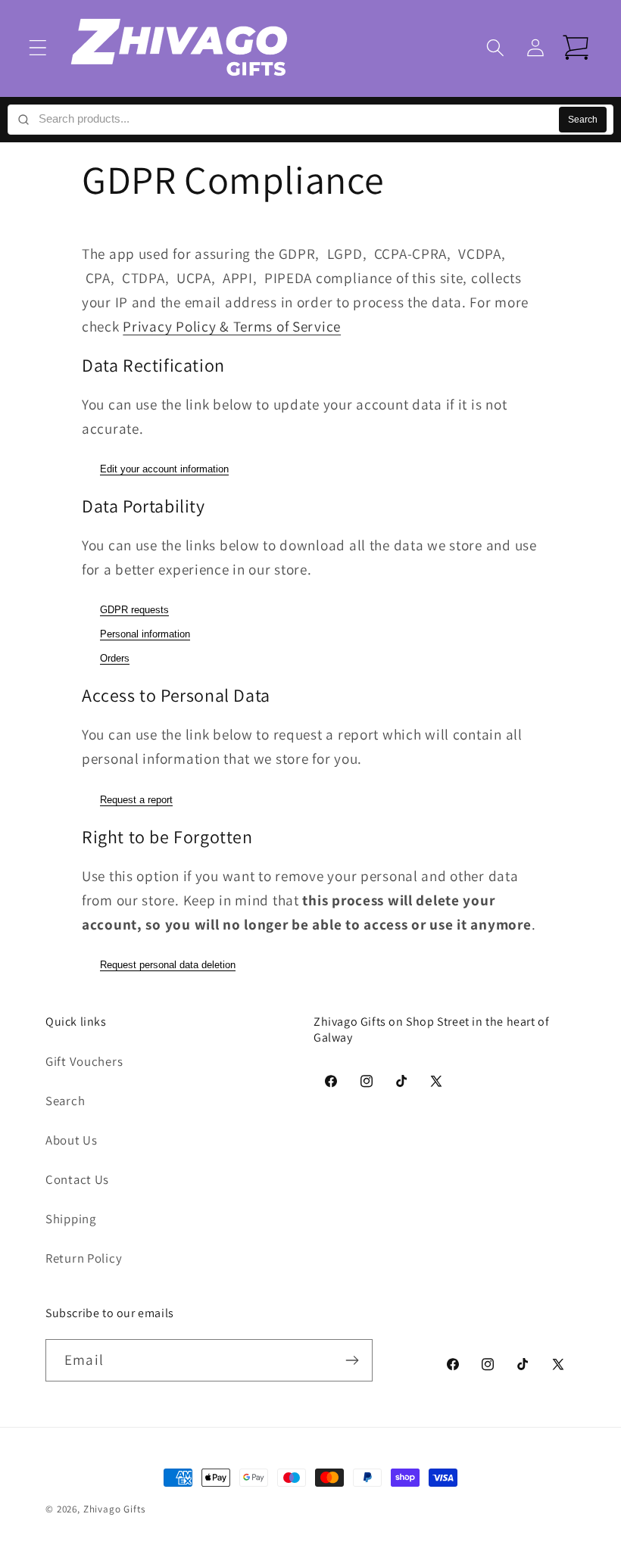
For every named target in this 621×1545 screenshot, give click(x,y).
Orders (115, 658)
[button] (38, 48)
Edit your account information (164, 469)
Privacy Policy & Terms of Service (232, 326)
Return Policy (83, 1258)
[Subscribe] (352, 1360)
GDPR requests (134, 609)
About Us (71, 1140)
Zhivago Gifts (114, 1509)
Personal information (145, 634)
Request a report (136, 799)
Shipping (70, 1218)
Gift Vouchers (84, 1061)
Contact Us (77, 1179)
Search (583, 119)
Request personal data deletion (168, 964)
